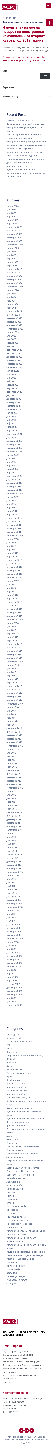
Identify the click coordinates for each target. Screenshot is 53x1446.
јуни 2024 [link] (11, 297)
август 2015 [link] (12, 665)
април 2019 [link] (12, 511)
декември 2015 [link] (14, 651)
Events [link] (9, 1048)
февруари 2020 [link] (14, 476)
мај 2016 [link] (10, 633)
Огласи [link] (10, 1202)
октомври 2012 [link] (14, 784)
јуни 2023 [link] (11, 339)
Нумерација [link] (12, 1199)
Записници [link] (12, 1139)
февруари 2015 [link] (14, 686)
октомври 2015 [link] (14, 658)
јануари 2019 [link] (13, 521)
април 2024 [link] (12, 304)
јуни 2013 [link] (11, 756)
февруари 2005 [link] (14, 1005)
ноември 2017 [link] (13, 570)
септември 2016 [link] (14, 619)
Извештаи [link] (11, 1143)
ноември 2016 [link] (13, 612)
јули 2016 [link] (11, 626)
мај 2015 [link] (10, 675)
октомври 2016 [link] (14, 616)
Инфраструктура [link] (14, 1150)
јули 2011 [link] (11, 837)
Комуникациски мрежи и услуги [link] (22, 1167)
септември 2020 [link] (14, 451)
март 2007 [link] (11, 980)
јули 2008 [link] (11, 945)
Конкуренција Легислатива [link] (20, 1171)
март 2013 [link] (11, 767)
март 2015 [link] (11, 682)
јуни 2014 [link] (11, 714)
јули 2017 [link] (11, 584)
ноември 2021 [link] (13, 402)
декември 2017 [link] (14, 567)
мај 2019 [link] (10, 507)
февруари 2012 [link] (14, 812)
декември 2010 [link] (14, 861)
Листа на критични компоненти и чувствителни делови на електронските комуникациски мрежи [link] (26, 138)
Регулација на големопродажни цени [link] (25, 1231)
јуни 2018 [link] (11, 546)
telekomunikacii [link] (14, 1069)
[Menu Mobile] (48, 5)
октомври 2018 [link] (14, 532)
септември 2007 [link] (14, 966)
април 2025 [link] (12, 262)
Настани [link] (10, 1195)
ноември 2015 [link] (13, 654)
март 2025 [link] (11, 265)
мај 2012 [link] (10, 802)
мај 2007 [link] (10, 973)
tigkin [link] (9, 1076)
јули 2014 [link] (11, 710)
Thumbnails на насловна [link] (18, 1073)
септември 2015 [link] (14, 661)
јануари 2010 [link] (13, 896)
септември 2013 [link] (14, 745)
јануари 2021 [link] (13, 437)
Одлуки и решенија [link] (16, 1206)
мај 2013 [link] (10, 759)
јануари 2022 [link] (13, 395)
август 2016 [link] (12, 623)
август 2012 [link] (12, 791)
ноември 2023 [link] (13, 321)
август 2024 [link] (12, 290)
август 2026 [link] (12, 206)
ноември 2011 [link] (13, 823)
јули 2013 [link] (11, 752)
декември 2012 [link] (14, 777)
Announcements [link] (14, 1038)
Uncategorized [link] (13, 1080)
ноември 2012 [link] (13, 781)
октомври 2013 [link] (14, 742)
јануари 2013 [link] (13, 774)
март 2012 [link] (11, 809)
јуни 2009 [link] (11, 917)
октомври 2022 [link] (14, 364)
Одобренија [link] (12, 1209)
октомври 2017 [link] (14, 574)
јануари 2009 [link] (13, 924)
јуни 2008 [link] (11, 949)
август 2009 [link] (12, 910)
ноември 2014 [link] (13, 696)
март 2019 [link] (11, 514)
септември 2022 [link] (14, 367)
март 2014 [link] (11, 724)
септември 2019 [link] (14, 493)
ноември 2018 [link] (13, 528)
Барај (5, 71)
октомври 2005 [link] (14, 994)
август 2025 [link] (12, 248)
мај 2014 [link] (10, 717)
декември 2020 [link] (14, 441)
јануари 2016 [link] (13, 647)
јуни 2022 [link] (11, 378)
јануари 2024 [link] (13, 314)
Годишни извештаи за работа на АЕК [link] (25, 1118)
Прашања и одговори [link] (17, 1220)
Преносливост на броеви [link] (19, 1224)
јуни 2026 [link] (11, 213)
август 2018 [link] (12, 539)
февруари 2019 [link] (14, 518)
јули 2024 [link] (11, 293)
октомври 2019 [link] (14, 490)
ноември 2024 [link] (13, 279)
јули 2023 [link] (11, 335)
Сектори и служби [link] (15, 1266)
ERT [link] (8, 1045)
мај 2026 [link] (10, 216)
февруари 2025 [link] (14, 269)
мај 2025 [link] (10, 258)
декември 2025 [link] (14, 234)
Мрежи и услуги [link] (14, 1188)
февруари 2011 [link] (14, 854)
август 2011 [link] (12, 833)
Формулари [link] (12, 1283)
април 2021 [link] (12, 427)
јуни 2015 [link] (11, 672)
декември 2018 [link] (14, 525)
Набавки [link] (10, 1192)
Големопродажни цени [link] (18, 1122)
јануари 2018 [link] (13, 563)
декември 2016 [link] (14, 609)
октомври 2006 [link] (14, 991)
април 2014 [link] (12, 721)
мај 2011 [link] (10, 844)
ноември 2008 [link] (13, 931)
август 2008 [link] (12, 942)
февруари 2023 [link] (14, 349)
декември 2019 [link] (14, 483)
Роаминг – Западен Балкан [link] (20, 1259)
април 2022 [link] (12, 385)
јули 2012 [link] (11, 795)
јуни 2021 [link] (11, 420)
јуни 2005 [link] (11, 1001)
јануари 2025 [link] (13, 272)
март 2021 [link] (11, 430)
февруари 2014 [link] (14, 728)
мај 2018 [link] (10, 549)
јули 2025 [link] (11, 251)
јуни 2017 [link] (11, 588)
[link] (49, 22)
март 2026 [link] (11, 223)
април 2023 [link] (12, 342)
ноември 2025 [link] (13, 237)
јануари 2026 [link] (13, 230)
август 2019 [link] (12, 497)
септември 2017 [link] (14, 577)
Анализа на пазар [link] (15, 1083)
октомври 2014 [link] (14, 700)
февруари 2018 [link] (14, 560)
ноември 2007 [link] (13, 959)
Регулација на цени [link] (16, 1234)
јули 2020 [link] (11, 458)
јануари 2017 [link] (13, 605)
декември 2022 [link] (14, 356)
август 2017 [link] (12, 581)
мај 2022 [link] (10, 381)
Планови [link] (11, 1213)
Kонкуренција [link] (13, 1052)
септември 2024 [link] (14, 286)
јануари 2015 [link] (13, 689)
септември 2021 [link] (14, 409)
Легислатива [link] (13, 1181)
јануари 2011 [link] (13, 858)
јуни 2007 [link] (11, 970)
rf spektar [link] (11, 1062)
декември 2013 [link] (14, 735)
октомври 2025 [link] (14, 241)
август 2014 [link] (12, 707)
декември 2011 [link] (14, 819)
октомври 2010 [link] (14, 868)
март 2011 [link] (11, 851)
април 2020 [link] (12, 469)
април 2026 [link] (12, 220)
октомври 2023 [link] (14, 325)
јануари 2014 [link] (13, 731)
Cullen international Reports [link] (19, 1041)
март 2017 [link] (11, 598)
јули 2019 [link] (11, 500)
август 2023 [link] (12, 332)
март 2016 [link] (11, 640)
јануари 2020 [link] (13, 479)
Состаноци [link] (12, 1273)
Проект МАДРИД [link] (15, 1227)
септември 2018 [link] (14, 535)
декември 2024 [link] (14, 276)
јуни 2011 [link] (11, 840)
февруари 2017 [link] (14, 602)
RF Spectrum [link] (12, 1059)
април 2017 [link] (12, 595)
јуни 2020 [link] (11, 462)
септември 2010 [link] (14, 872)
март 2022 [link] (11, 388)
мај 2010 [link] (10, 886)
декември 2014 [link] (14, 693)
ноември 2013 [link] (13, 738)
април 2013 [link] (12, 763)
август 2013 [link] (12, 749)
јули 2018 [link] (11, 542)
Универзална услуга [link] (16, 1280)
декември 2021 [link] (14, 399)
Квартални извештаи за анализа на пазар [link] (23, 22)
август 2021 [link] (12, 413)
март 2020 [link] (11, 472)
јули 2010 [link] (11, 879)
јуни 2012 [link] (11, 798)
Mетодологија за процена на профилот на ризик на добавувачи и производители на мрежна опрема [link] (26, 148)
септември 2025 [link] (14, 244)
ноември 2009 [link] (13, 900)
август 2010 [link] (12, 875)
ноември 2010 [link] (13, 865)
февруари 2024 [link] (14, 311)
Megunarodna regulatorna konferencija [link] (25, 1055)
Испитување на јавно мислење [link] (22, 1153)
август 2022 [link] (12, 371)
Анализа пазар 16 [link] (15, 1094)
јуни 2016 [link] (11, 630)
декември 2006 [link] (14, 987)
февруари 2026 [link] (14, 227)
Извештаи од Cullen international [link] (22, 1146)
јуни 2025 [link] (11, 255)
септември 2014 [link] (14, 703)
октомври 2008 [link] (14, 935)
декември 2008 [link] (14, 928)
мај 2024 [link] (10, 300)
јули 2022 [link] (11, 374)
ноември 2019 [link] (13, 486)
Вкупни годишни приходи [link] (19, 1108)
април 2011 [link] (12, 847)
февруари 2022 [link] (14, 392)
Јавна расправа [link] (14, 1157)
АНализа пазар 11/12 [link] (17, 1090)
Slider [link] (9, 1066)
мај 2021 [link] (10, 423)
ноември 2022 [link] (13, 360)
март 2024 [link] (11, 307)
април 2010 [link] (12, 889)
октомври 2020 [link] (14, 448)
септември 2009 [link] (14, 907)
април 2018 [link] (12, 553)
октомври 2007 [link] (14, 963)
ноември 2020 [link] (13, 444)
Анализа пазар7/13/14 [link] (18, 1097)
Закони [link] (10, 1136)
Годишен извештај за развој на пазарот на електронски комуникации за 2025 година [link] (26, 173)
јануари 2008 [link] (13, 952)
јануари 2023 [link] (13, 353)
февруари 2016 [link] (14, 644)
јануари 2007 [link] (13, 984)
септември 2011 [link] (14, 830)
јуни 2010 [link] (11, 882)
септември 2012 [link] (14, 788)
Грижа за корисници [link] (16, 1125)
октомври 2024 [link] (14, 283)
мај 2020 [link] (10, 465)
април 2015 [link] (12, 679)
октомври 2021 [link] (14, 406)
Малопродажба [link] (14, 1185)
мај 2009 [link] (10, 921)
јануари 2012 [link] (13, 816)
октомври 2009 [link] (14, 903)
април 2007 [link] (12, 977)
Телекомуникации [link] (15, 1276)
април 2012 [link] (12, 805)
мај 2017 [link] (10, 591)
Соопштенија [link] (13, 1269)
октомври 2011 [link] (14, 826)
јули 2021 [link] (11, 416)
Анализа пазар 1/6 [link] (16, 1087)
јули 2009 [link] (11, 914)
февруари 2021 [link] (14, 434)
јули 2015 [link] (11, 668)
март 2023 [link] (11, 346)
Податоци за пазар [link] (16, 1216)
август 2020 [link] (12, 455)
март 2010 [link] (11, 893)
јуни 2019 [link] (11, 504)
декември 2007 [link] (14, 956)
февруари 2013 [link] (14, 770)
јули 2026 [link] (11, 209)
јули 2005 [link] (11, 998)
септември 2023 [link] (14, 328)
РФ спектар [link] (12, 1262)
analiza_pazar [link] (13, 1034)
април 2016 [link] (12, 637)
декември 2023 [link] (14, 318)
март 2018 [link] (11, 556)
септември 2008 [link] (14, 938)
